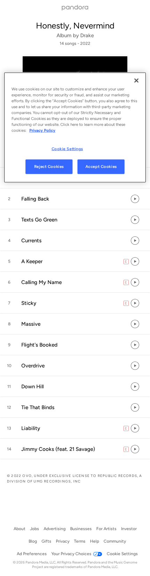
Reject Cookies (49, 166)
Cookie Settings (67, 148)
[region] (75, 127)
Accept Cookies (101, 166)
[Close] (136, 80)
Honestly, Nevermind (75, 26)
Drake (87, 35)
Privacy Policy (42, 130)
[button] (75, 198)
